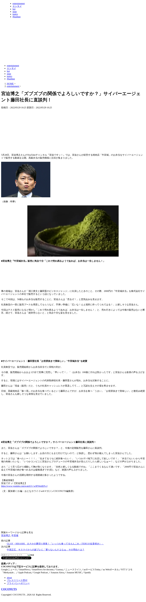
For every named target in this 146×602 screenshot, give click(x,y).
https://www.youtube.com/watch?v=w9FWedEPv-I (24, 486)
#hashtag (17, 16)
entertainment (19, 3)
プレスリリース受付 (17, 580)
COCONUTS (9, 589)
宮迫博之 (5, 535)
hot (14, 9)
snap (15, 11)
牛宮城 (14, 535)
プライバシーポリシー (18, 583)
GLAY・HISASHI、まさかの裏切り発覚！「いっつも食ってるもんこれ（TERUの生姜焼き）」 (55, 543)
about (9, 577)
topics (15, 14)
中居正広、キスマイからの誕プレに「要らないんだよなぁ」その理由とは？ (45, 549)
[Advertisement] (53, 55)
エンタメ (17, 6)
